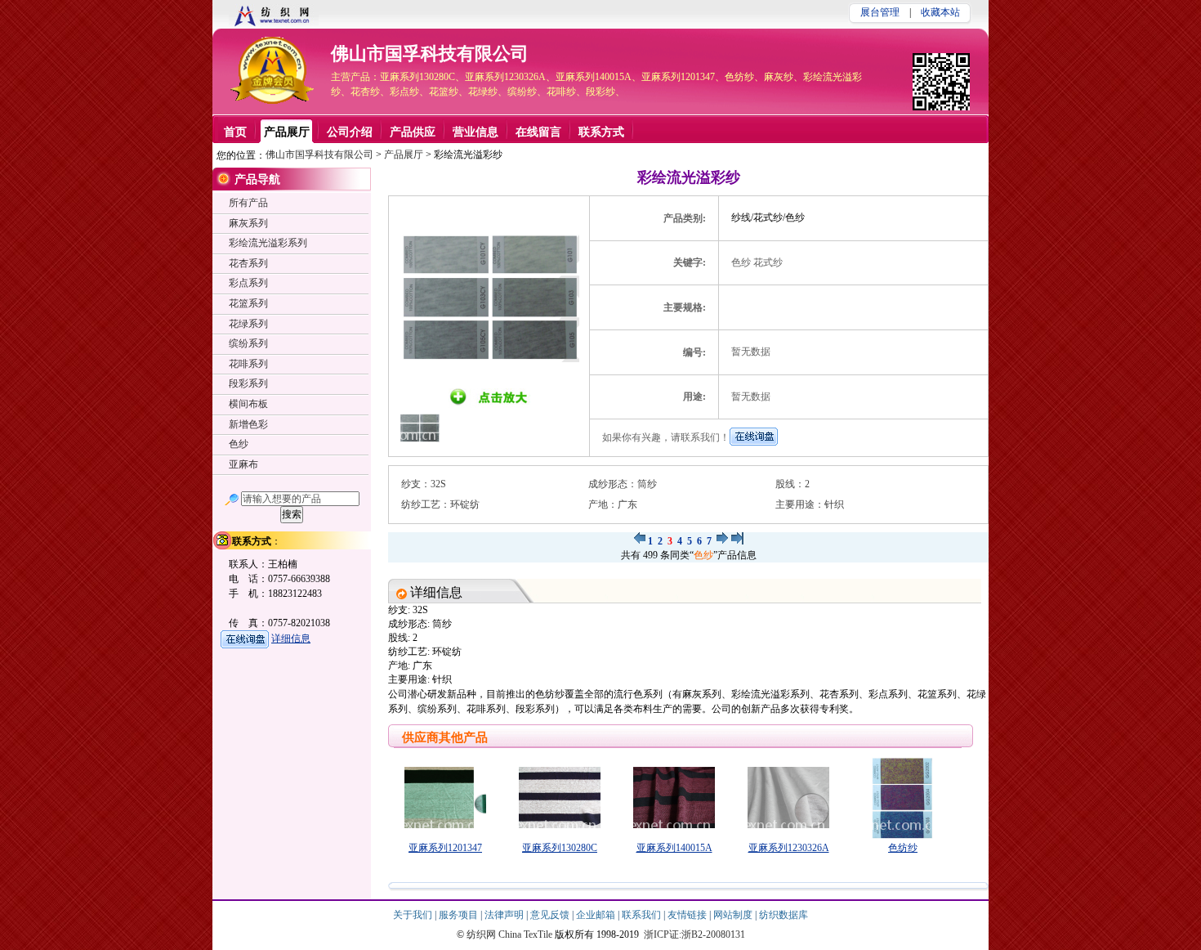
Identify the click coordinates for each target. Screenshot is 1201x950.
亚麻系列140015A (674, 848)
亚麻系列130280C (559, 848)
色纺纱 (902, 848)
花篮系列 (248, 303)
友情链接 (688, 915)
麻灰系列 (248, 223)
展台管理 (880, 12)
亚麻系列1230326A (788, 848)
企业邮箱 (597, 915)
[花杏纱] (723, 541)
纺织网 (481, 934)
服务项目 (459, 915)
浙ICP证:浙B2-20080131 (694, 934)
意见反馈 (551, 915)
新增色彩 (248, 424)
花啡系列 (248, 364)
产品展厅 (403, 154)
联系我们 (642, 915)
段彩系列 (248, 383)
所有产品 (248, 202)
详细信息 (290, 638)
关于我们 (414, 915)
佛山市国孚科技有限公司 (430, 53)
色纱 (703, 555)
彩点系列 (248, 283)
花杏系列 (248, 263)
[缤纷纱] (737, 541)
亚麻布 (243, 464)
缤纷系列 (248, 343)
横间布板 (248, 404)
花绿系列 (248, 323)
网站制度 (734, 915)
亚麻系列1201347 (445, 848)
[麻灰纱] (639, 541)
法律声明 (505, 915)
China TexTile (525, 934)
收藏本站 (940, 12)
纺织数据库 (783, 915)
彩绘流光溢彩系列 (268, 243)
